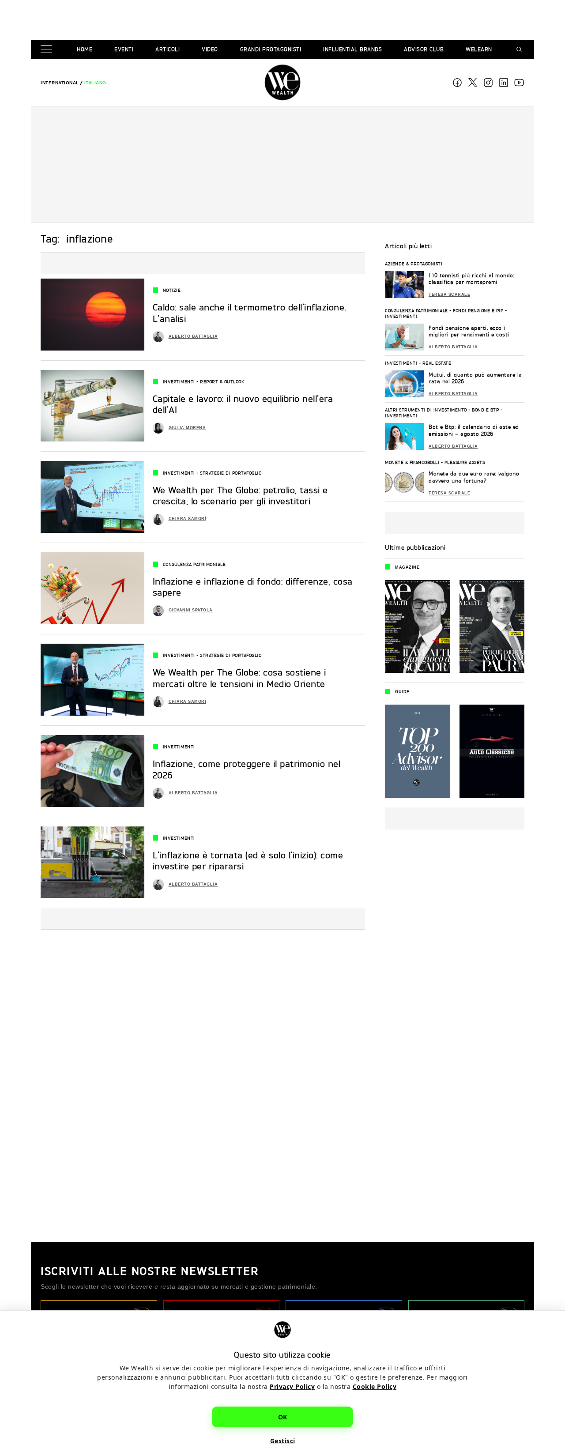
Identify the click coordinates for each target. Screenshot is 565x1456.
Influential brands (352, 49)
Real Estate (437, 363)
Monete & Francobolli (412, 462)
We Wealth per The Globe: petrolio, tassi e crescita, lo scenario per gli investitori (240, 496)
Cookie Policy (375, 1386)
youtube (519, 82)
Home (84, 49)
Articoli (167, 49)
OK (282, 1417)
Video (210, 49)
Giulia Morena (187, 428)
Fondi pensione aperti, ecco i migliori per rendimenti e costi (469, 331)
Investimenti (179, 381)
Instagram (488, 82)
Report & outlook (222, 381)
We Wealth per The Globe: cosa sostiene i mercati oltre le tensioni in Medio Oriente (239, 678)
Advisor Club (424, 49)
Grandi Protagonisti (270, 49)
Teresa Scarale (449, 294)
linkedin (503, 82)
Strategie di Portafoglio (230, 472)
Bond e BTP (485, 409)
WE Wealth (282, 82)
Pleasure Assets (464, 462)
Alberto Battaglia (193, 336)
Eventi (123, 49)
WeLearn (479, 49)
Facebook (457, 82)
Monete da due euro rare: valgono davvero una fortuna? (474, 477)
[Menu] (48, 49)
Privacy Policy (292, 1386)
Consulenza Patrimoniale (194, 564)
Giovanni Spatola (191, 610)
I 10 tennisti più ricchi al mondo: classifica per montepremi (471, 279)
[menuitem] (60, 83)
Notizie (172, 290)
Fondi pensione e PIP (478, 310)
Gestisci (282, 1441)
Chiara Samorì (188, 519)
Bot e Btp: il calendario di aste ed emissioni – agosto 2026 (474, 430)
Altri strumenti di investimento (426, 409)
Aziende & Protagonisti (413, 263)
